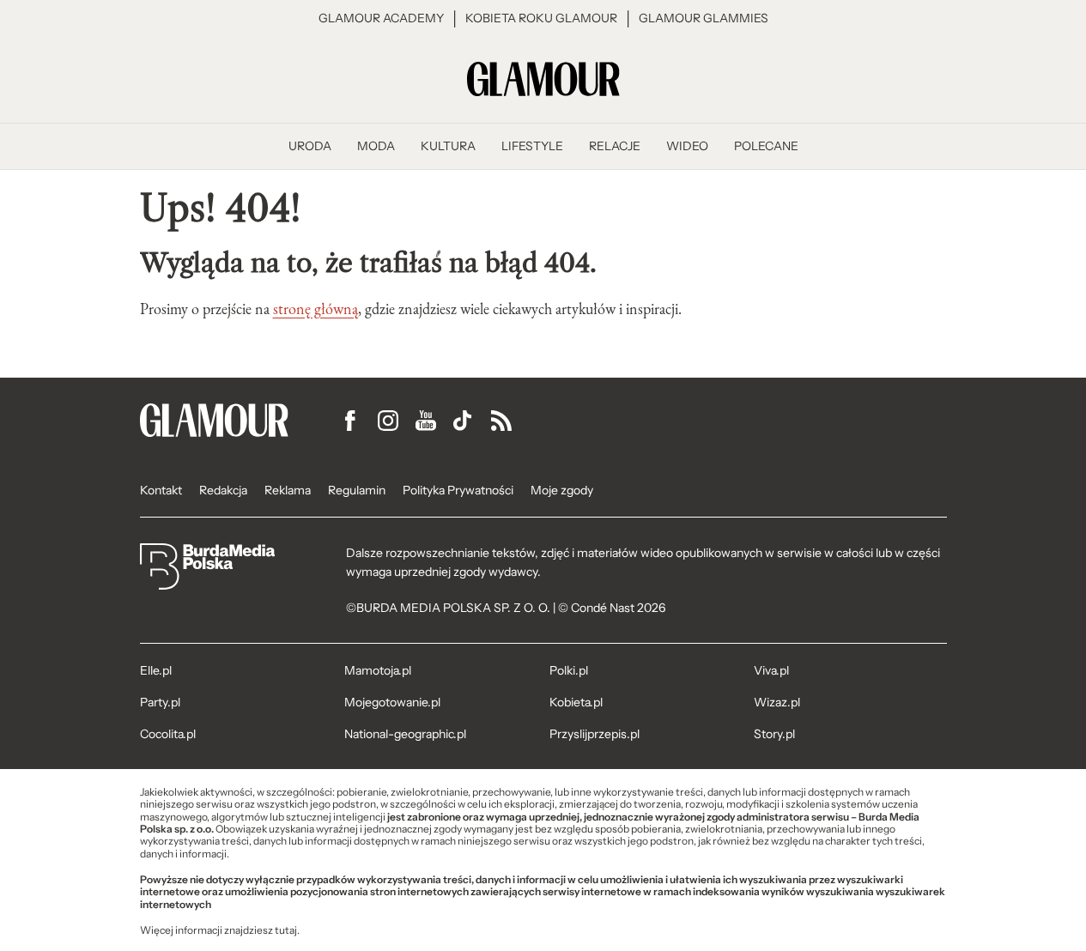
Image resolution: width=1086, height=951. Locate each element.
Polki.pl (568, 670)
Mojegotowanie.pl (392, 702)
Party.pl (160, 702)
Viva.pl (771, 670)
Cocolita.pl (168, 734)
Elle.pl (156, 670)
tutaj (286, 930)
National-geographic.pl (405, 734)
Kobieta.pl (576, 702)
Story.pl (774, 734)
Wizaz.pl (777, 702)
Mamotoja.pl (377, 670)
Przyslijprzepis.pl (594, 734)
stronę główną (315, 309)
